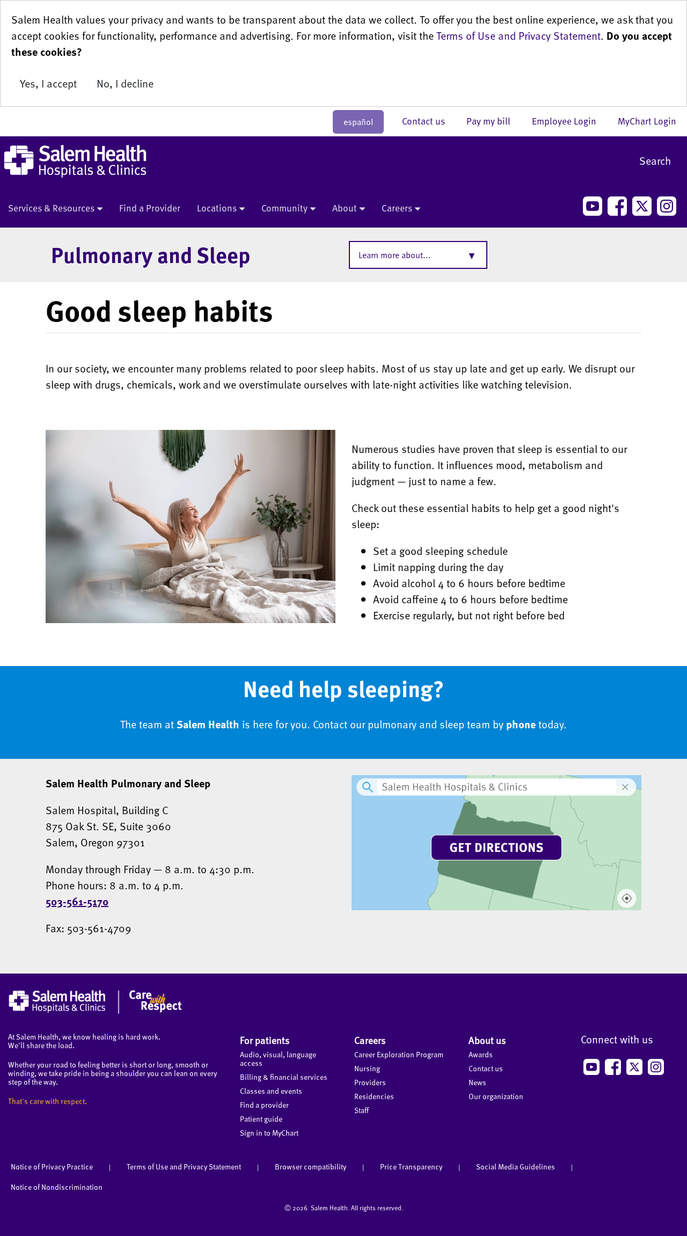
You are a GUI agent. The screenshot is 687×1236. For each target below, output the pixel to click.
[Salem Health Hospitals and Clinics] (75, 161)
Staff (361, 1110)
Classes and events (271, 1090)
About (344, 208)
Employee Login (569, 121)
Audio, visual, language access (278, 1059)
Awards (481, 1054)
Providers (370, 1082)
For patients (265, 1040)
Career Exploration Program (398, 1054)
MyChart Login (647, 121)
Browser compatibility (310, 1166)
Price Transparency (411, 1166)
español (358, 121)
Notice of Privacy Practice (52, 1166)
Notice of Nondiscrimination (57, 1187)
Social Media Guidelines (515, 1166)
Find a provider (264, 1104)
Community (284, 208)
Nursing (367, 1068)
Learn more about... (395, 254)
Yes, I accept (48, 83)
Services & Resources (51, 208)
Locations (217, 208)
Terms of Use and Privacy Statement (518, 35)
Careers (397, 208)
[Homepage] (95, 1011)
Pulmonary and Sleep (150, 254)
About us (487, 1040)
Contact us (429, 121)
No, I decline (125, 83)
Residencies (374, 1096)
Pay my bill (493, 121)
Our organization (496, 1096)
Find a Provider (149, 208)
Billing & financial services (283, 1077)
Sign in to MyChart (269, 1132)
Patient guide (261, 1118)
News (477, 1082)
